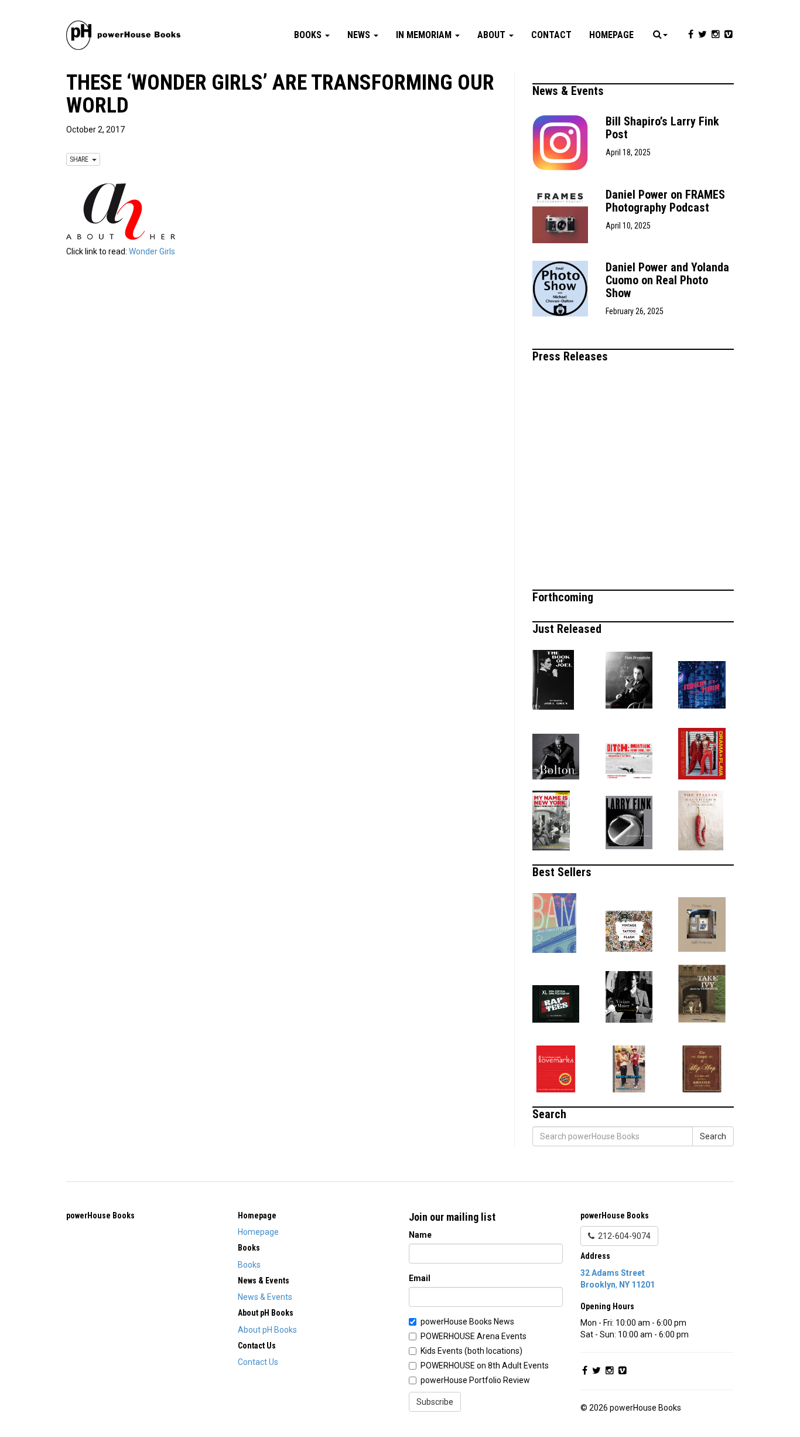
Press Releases (571, 356)
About (492, 34)
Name (420, 1235)
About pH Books (267, 1329)
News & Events (569, 91)
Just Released (568, 629)
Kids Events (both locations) (471, 1351)
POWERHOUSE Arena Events (473, 1336)
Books (309, 34)
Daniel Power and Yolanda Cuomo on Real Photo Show (667, 280)
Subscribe (434, 1402)
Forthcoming (564, 597)
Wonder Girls (152, 251)
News (359, 34)
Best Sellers (563, 872)
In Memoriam (425, 34)
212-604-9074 (622, 1236)
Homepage (611, 34)
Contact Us (258, 1362)
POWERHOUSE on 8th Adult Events (484, 1365)
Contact (551, 34)
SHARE (81, 159)
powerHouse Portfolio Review (475, 1380)
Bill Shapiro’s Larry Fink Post (662, 127)
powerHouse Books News (467, 1321)
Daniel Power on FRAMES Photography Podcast (665, 201)
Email (419, 1278)
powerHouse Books (100, 1215)
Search (713, 1136)
